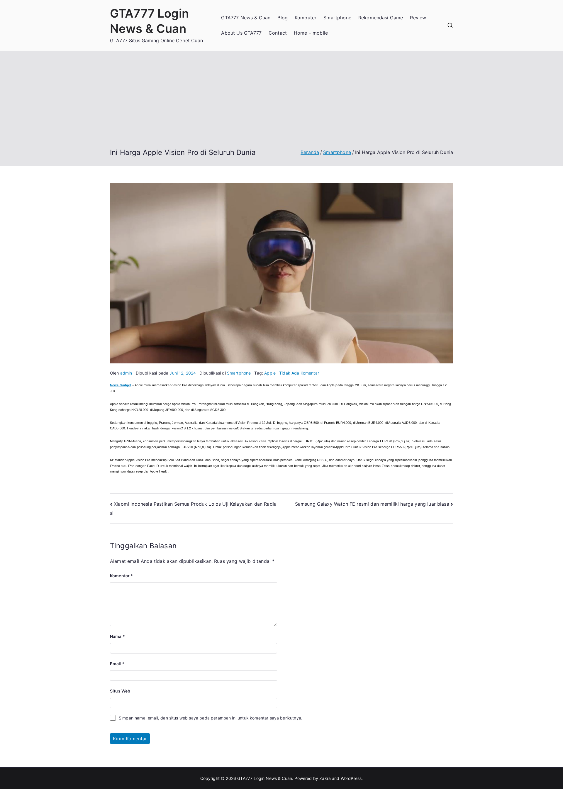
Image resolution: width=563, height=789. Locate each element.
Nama (117, 636)
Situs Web (120, 690)
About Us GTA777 (241, 33)
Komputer (305, 18)
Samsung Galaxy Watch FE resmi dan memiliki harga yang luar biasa (372, 504)
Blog (282, 18)
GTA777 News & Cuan (245, 18)
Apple (270, 372)
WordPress (351, 778)
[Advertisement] (281, 104)
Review (418, 18)
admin (126, 372)
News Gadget (120, 385)
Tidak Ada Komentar (299, 372)
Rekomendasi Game (380, 18)
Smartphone (337, 18)
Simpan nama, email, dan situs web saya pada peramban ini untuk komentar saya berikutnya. (210, 717)
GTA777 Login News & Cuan (264, 778)
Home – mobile (311, 33)
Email (117, 663)
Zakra (325, 778)
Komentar (121, 575)
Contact (278, 33)
